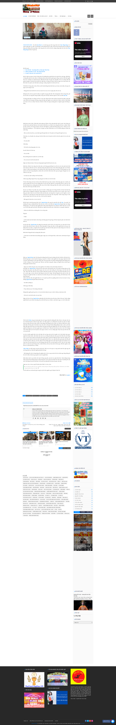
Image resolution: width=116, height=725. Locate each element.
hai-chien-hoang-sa (36, 513)
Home (25, 16)
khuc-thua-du (60, 503)
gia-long (55, 485)
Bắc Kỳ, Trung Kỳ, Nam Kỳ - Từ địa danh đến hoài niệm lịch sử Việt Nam (83, 547)
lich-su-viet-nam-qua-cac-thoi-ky (30, 432)
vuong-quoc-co (34, 505)
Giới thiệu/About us (49, 1)
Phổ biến (77, 512)
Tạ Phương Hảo (78, 508)
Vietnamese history (39, 1)
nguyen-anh (34, 489)
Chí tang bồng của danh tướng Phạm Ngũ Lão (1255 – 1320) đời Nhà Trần (46, 443)
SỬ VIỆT (50, 16)
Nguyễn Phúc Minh (79, 494)
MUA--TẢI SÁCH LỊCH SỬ (42, 16)
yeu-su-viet (25, 477)
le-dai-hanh (61, 485)
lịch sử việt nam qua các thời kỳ (53, 499)
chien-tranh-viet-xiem (48, 505)
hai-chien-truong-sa (34, 499)
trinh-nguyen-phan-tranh (39, 491)
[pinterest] (88, 1)
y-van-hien (25, 515)
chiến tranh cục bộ (37, 511)
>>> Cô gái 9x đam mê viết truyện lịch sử (32, 73)
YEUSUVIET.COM (27, 45)
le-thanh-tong (54, 495)
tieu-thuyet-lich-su (27, 497)
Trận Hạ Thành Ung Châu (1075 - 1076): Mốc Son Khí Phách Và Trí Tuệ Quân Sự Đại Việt (29, 443)
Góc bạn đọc (62, 16)
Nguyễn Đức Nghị (79, 506)
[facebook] (86, 1)
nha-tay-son (64, 481)
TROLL (56, 16)
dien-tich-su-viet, (39, 35)
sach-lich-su (34, 479)
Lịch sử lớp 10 (78, 387)
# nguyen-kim (43, 395)
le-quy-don (42, 499)
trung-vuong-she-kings (33, 501)
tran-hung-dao (36, 493)
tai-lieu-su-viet (44, 481)
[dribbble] (90, 1)
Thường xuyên (83, 512)
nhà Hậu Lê (39, 45)
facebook (68, 448)
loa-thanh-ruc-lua (27, 507)
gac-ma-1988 (26, 499)
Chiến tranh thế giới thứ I (52, 491)
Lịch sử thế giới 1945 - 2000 (47, 509)
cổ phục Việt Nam (61, 511)
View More (68, 428)
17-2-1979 (35, 507)
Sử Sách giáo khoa (79, 396)
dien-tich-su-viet (26, 489)
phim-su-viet (31, 485)
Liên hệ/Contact (67, 1)
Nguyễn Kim (44, 202)
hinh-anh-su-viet (32, 503)
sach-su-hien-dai (47, 479)
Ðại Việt (65, 95)
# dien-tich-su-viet (36, 395)
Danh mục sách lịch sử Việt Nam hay (30, 483)
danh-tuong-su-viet (63, 487)
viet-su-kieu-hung (47, 489)
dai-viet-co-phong (27, 513)
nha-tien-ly (65, 497)
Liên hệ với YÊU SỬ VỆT (81, 523)
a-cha (56, 509)
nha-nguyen (65, 477)
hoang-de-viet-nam (46, 513)
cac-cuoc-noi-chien (39, 485)
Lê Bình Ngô (78, 489)
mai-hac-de (67, 513)
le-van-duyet (48, 497)
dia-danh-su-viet (50, 483)
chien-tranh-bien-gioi (59, 501)
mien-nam (59, 497)
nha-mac (65, 493)
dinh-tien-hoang (48, 485)
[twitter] (88, 721)
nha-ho (68, 489)
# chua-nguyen (29, 395)
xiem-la (40, 505)
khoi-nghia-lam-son (27, 493)
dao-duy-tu (25, 503)
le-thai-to (47, 495)
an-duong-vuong (26, 495)
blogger (60, 448)
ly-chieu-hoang (60, 513)
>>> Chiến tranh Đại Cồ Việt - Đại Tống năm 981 (34, 71)
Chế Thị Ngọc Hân (41, 507)
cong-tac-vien (48, 487)
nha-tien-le (55, 487)
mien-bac (54, 497)
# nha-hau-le (49, 395)
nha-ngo (25, 501)
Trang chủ (32, 1)
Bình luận (89, 512)
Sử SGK (69, 16)
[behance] (92, 1)
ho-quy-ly (43, 493)
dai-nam (67, 501)
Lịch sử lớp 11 (78, 389)
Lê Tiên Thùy (78, 500)
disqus (64, 448)
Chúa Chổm (26, 348)
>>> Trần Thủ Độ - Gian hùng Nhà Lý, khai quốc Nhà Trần (36, 70)
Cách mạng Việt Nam (27, 487)
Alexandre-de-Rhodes (44, 501)
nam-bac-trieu (26, 505)
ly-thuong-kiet (56, 489)
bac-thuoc (32, 481)
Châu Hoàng (77, 498)
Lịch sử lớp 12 (78, 391)
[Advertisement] (78, 7)
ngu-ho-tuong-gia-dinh (57, 493)
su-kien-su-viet (26, 479)
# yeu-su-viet (55, 395)
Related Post (26, 428)
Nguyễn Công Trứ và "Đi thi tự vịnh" (61, 442)
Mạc (62, 202)
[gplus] (90, 721)
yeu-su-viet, (53, 35)
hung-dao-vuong (41, 503)
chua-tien (45, 511)
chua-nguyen (26, 481)
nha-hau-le (61, 479)
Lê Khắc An (77, 491)
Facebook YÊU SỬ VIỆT (49, 720)
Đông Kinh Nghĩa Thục (33, 515)
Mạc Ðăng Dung (64, 45)
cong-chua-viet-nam (52, 511)
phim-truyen (42, 483)
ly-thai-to (60, 495)
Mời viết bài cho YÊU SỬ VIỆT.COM (36, 720)
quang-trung (64, 483)
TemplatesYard (34, 723)
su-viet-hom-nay (48, 477)
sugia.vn (68, 375)
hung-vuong (61, 491)
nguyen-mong (36, 487)
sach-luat (40, 489)
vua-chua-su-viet (52, 481)
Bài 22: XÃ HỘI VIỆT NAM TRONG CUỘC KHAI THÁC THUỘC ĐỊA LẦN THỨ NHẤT (82, 539)
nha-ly (59, 481)
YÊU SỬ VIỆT (82, 723)
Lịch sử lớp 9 (78, 394)
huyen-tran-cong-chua (51, 503)
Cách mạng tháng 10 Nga (28, 509)
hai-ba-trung (41, 495)
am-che (59, 509)
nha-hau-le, (48, 35)
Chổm (30, 320)
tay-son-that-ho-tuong (28, 491)
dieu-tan (55, 505)
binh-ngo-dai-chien (27, 511)
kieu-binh (53, 513)
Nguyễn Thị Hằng (79, 496)
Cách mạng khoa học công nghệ (53, 507)
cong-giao (35, 497)
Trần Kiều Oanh (78, 502)
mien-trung (48, 493)
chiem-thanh (34, 495)
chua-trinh (57, 483)
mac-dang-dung (65, 499)
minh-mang (63, 489)
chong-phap (54, 479)
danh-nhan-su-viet (43, 432)
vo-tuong (25, 485)
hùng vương (61, 505)
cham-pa (52, 501)
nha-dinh (42, 487)
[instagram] (92, 721)
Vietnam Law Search (58, 1)
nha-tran (38, 481)
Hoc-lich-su (37, 509)
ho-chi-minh (41, 497)
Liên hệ (56, 720)
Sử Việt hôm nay (32, 16)
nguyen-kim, (44, 35)
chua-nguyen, (32, 35)
